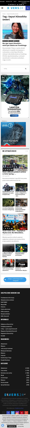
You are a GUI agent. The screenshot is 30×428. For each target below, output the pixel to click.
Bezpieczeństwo (5, 314)
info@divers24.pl (18, 408)
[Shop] (6, 4)
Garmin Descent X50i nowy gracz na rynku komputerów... (8, 193)
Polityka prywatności (6, 326)
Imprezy (3, 355)
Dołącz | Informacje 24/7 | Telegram (16, 279)
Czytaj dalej (21, 426)
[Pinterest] (22, 413)
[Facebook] (8, 413)
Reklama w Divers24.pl (7, 324)
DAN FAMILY (4, 302)
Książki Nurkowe (5, 360)
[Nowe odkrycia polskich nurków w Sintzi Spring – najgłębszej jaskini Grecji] (15, 163)
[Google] (26, 413)
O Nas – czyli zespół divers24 (9, 329)
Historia (3, 307)
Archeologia (4, 377)
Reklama (2, 1)
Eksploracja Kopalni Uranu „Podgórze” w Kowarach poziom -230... (20, 194)
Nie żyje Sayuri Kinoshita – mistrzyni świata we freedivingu (14, 44)
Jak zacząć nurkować (6, 348)
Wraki (2, 375)
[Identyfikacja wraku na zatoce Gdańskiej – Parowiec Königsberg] (8, 202)
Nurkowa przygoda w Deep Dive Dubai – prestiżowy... (21, 253)
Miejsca (3, 346)
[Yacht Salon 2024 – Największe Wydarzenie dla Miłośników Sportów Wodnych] (15, 222)
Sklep (15, 1)
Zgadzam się (11, 426)
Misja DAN (3, 304)
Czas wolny (4, 370)
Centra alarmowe (5, 309)
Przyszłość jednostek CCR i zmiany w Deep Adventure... (8, 269)
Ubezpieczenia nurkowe (7, 300)
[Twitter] (13, 413)
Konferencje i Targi (6, 357)
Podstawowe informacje (7, 297)
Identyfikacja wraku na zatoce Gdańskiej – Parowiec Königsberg (8, 208)
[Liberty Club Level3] (13, 146)
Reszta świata (4, 382)
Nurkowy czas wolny (6, 373)
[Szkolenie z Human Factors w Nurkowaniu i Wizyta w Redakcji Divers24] (21, 263)
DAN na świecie (5, 311)
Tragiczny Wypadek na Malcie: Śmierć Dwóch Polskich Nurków (7, 254)
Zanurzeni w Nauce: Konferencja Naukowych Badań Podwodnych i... (20, 209)
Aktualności (4, 344)
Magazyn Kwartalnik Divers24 (24, 2)
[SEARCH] (26, 68)
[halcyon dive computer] (15, 117)
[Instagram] (17, 413)
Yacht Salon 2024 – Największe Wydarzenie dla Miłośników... (13, 231)
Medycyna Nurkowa (6, 350)
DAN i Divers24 (5, 316)
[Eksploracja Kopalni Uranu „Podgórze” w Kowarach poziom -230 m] (21, 187)
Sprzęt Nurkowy (5, 385)
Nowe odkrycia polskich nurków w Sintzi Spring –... (14, 173)
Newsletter (9, 1)
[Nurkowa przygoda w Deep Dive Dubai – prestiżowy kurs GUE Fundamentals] (21, 248)
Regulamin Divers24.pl (7, 333)
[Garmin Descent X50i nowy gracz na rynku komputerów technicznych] (8, 187)
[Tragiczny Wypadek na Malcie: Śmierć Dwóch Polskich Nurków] (8, 248)
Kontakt (3, 335)
